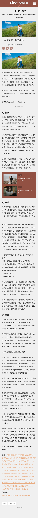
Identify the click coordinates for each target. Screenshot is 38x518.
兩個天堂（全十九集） (22, 480)
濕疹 (3, 14)
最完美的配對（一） (28, 461)
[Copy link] (11, 48)
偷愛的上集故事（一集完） (14, 467)
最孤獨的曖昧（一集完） (18, 470)
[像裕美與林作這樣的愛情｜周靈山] (10, 179)
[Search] (3, 3)
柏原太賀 (10, 45)
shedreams (11, 14)
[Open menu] (34, 4)
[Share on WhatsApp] (7, 48)
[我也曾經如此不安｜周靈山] (10, 191)
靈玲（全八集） (23, 483)
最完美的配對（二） (14, 461)
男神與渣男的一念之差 (22, 455)
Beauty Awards (21, 14)
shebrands (32, 14)
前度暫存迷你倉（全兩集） (16, 486)
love (3, 45)
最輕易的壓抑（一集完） (10, 464)
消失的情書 (10, 455)
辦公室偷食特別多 (17, 458)
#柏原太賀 (12, 503)
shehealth (19, 17)
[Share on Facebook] (3, 48)
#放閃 (4, 503)
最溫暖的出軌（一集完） (19, 473)
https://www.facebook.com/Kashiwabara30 (16, 495)
